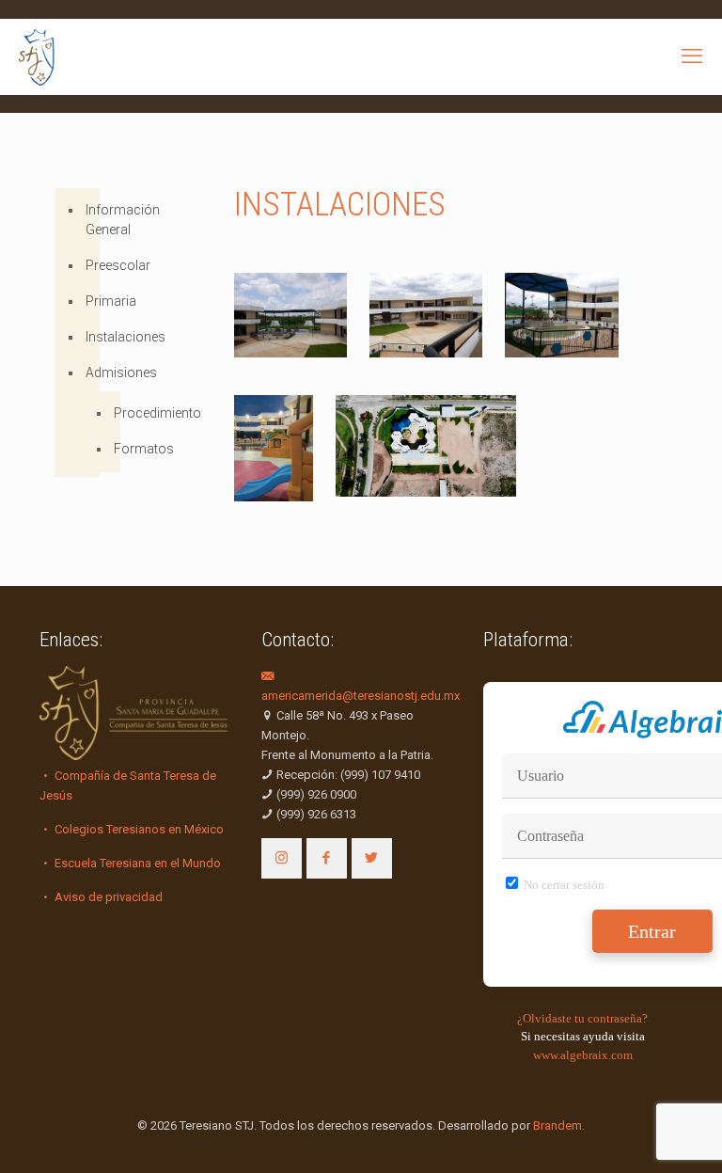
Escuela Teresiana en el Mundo (136, 863)
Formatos (112, 450)
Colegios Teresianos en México (138, 829)
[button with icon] (281, 858)
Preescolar (87, 265)
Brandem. (559, 1125)
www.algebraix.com (583, 1055)
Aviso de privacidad (107, 897)
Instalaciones (87, 336)
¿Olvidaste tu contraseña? (582, 1018)
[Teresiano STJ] (37, 56)
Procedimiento (112, 414)
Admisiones (87, 372)
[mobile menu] (692, 56)
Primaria (87, 301)
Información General (87, 219)
